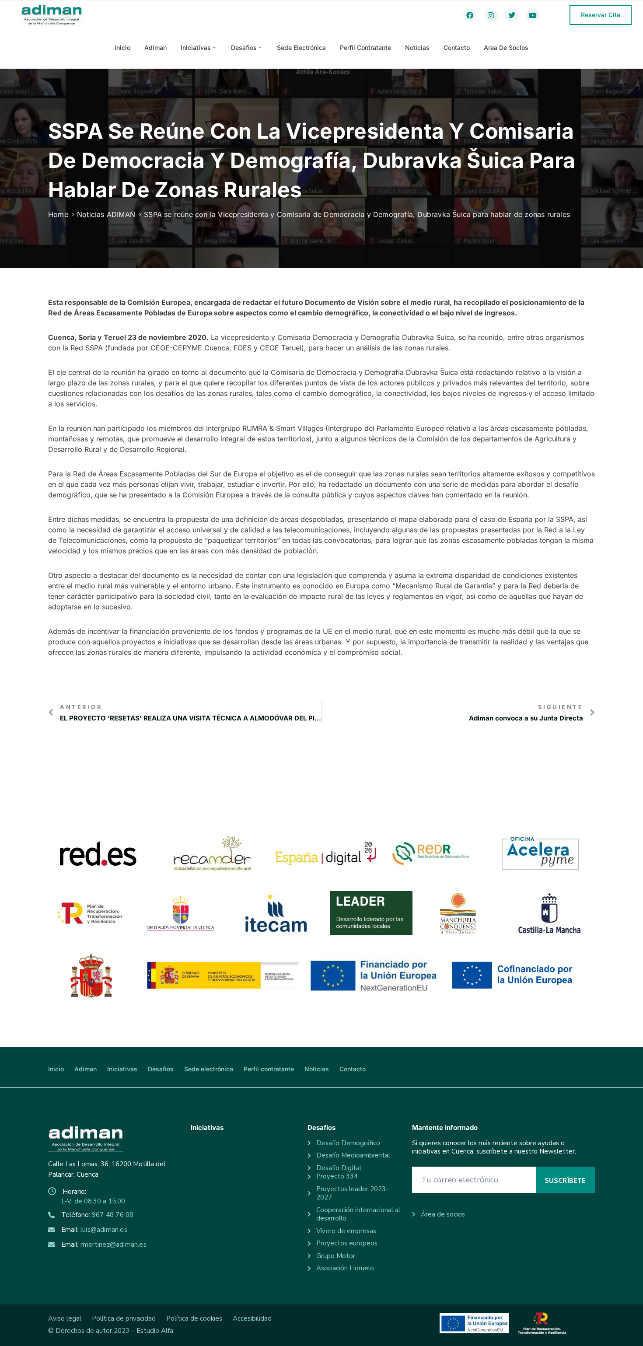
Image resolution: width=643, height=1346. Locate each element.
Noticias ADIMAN (106, 214)
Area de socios (506, 47)
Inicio (122, 47)
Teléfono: (97, 1214)
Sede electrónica (301, 47)
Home (58, 214)
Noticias (417, 47)
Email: (94, 1229)
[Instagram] (491, 15)
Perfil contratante (365, 47)
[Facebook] (470, 15)
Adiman (155, 47)
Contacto (457, 47)
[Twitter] (512, 15)
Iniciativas (196, 47)
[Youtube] (533, 15)
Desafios (244, 47)
